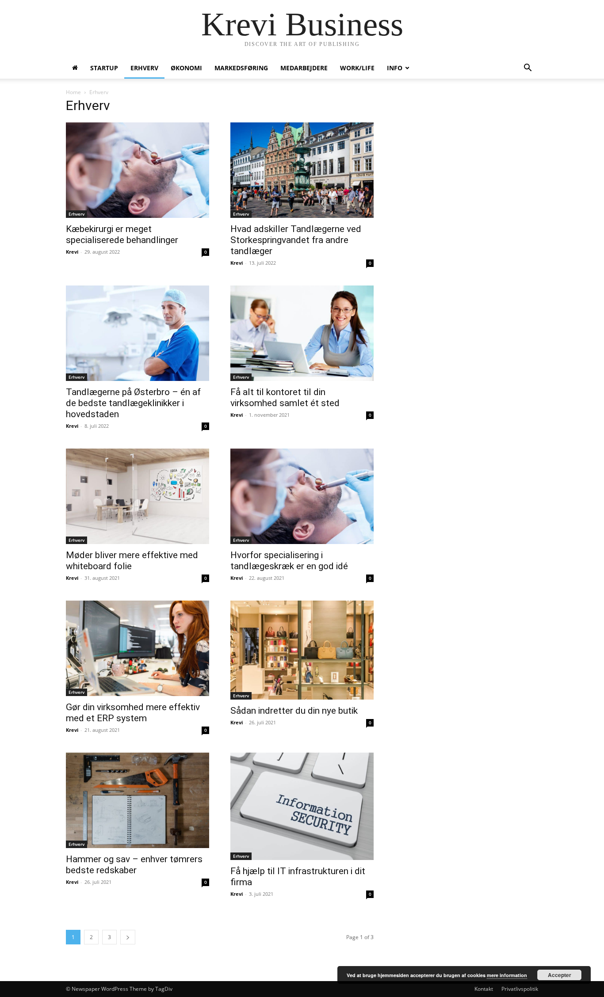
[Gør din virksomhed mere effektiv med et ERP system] (137, 648)
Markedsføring (241, 68)
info (394, 68)
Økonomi (186, 68)
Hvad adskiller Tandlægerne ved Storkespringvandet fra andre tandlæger (295, 240)
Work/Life (357, 68)
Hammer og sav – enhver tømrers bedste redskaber (134, 864)
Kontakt (483, 989)
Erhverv (144, 68)
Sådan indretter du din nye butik (294, 710)
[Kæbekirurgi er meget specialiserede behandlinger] (137, 170)
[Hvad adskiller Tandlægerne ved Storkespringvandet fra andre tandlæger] (302, 170)
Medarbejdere (304, 68)
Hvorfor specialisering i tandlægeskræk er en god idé (289, 560)
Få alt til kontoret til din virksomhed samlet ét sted (285, 397)
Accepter (559, 975)
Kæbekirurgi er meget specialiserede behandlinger (122, 234)
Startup (104, 68)
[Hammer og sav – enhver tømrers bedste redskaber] (137, 800)
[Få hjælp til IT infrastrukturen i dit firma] (302, 806)
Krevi (72, 251)
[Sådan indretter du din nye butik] (302, 650)
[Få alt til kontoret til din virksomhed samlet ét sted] (302, 333)
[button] (527, 69)
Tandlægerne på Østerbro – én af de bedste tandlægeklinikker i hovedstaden (133, 403)
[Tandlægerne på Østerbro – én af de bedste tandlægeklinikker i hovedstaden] (137, 333)
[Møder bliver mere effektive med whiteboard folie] (137, 496)
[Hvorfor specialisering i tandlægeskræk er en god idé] (302, 496)
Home (73, 92)
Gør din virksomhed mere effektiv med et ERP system (133, 712)
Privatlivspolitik (519, 989)
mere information (507, 975)
